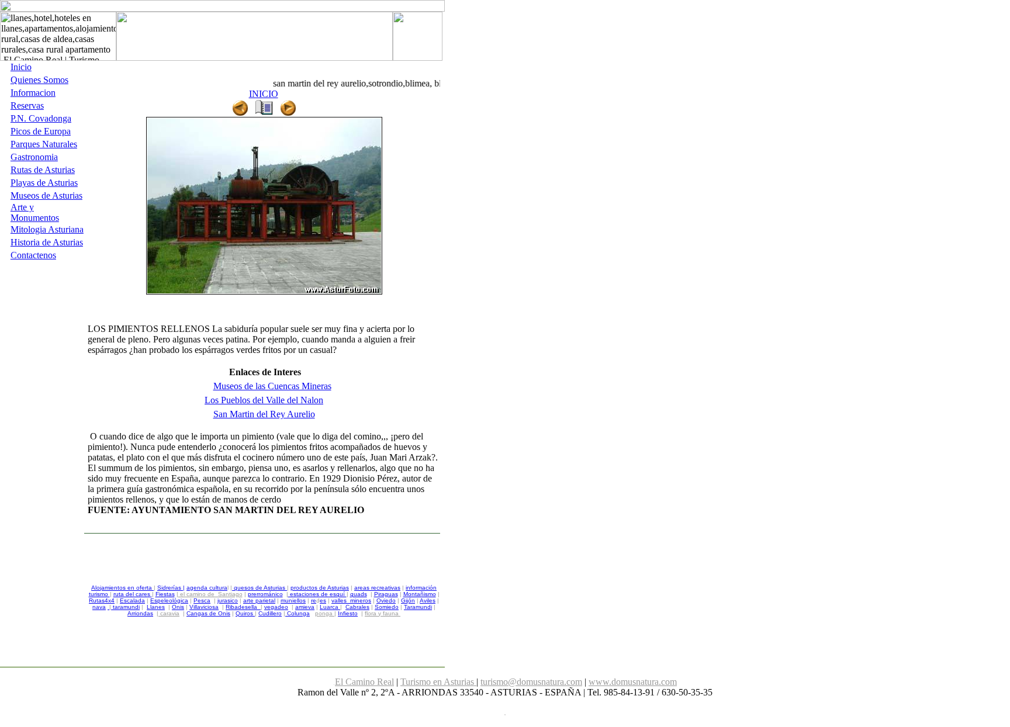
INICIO (263, 94)
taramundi (125, 607)
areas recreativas (377, 587)
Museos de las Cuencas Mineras (272, 386)
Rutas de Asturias (43, 170)
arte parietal (259, 600)
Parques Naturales (44, 144)
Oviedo (386, 600)
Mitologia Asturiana (47, 229)
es (323, 600)
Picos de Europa (41, 131)
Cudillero (270, 613)
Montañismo (419, 594)
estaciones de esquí (317, 594)
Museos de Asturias (46, 195)
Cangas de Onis (208, 613)
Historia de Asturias (47, 242)
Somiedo (387, 607)
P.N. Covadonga (41, 118)
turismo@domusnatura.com (531, 682)
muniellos (293, 600)
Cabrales (357, 607)
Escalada (132, 600)
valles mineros (351, 600)
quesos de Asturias (259, 587)
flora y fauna (382, 613)
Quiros (245, 613)
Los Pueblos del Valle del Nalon (264, 400)
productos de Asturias (319, 587)
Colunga (298, 613)
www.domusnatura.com (633, 682)
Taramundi (418, 607)
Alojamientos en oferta (122, 587)
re (313, 600)
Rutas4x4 (102, 600)
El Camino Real (364, 682)
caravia (169, 613)
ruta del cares (132, 594)
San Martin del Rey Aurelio (264, 414)
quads (358, 594)
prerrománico (265, 594)
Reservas (27, 105)
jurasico (227, 600)
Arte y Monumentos (35, 212)
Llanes (156, 607)
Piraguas (386, 594)
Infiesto (348, 613)
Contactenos (33, 255)
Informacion (33, 93)
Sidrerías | (171, 587)
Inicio (21, 67)
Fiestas (165, 594)
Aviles (427, 600)
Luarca (330, 607)
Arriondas (140, 613)
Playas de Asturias (44, 183)
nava (99, 607)
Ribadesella (241, 607)
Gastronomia (34, 157)
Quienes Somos (39, 80)
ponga (324, 613)
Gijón (408, 600)
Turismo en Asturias (438, 682)
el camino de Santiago (210, 594)
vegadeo (276, 607)
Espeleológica (169, 600)
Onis (178, 607)
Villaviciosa (204, 607)
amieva (304, 607)
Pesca (201, 600)
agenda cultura (206, 587)
